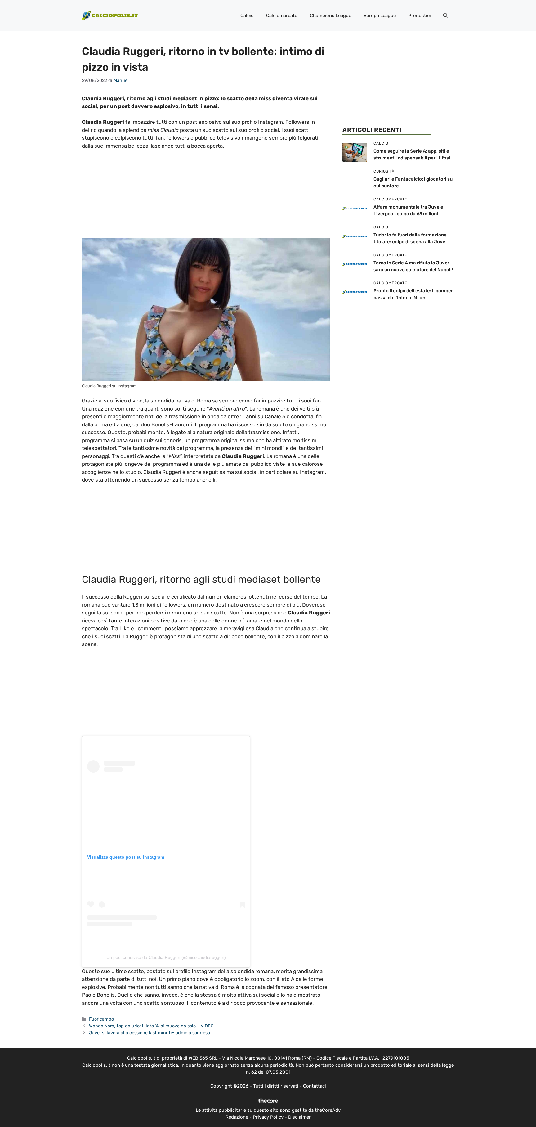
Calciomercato (281, 15)
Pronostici (419, 15)
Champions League (330, 15)
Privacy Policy (268, 1117)
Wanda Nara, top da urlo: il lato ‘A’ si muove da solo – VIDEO (151, 1026)
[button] (445, 15)
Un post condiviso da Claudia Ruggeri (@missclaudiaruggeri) (166, 957)
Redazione (237, 1117)
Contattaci (314, 1086)
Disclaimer (299, 1117)
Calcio (247, 15)
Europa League (380, 15)
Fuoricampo (101, 1019)
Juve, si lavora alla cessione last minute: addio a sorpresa (149, 1032)
